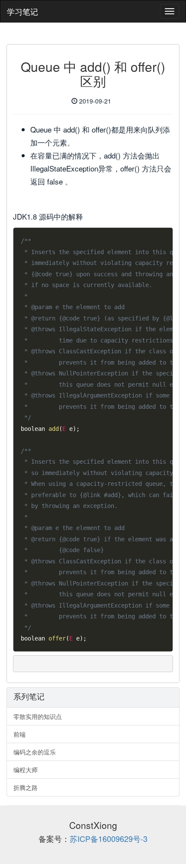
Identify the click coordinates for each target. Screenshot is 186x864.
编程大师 (25, 769)
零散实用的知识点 (37, 716)
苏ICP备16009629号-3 (109, 838)
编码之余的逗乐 (34, 752)
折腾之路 (25, 787)
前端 (19, 734)
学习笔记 (22, 11)
